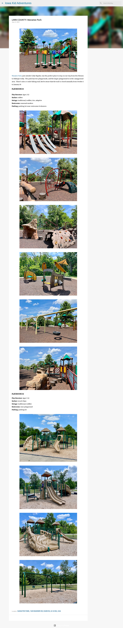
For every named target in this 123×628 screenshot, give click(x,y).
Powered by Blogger (62, 625)
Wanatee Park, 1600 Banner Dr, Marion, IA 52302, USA (39, 611)
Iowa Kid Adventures (18, 3)
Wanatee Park (17, 76)
